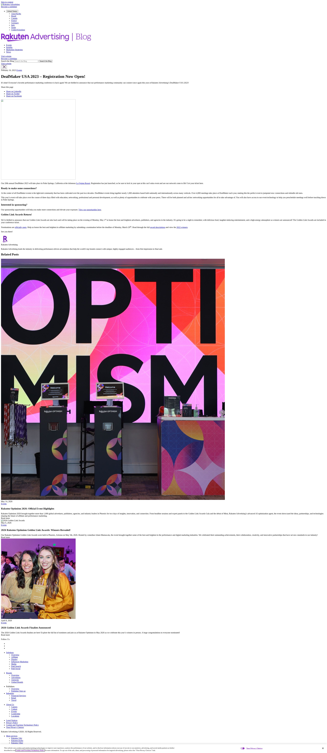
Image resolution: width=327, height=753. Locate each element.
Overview (15, 655)
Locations (15, 716)
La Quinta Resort (83, 183)
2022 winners (182, 227)
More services (11, 736)
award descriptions (157, 227)
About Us (10, 704)
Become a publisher (9, 7)
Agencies (15, 680)
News (8, 52)
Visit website (6, 56)
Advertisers (15, 677)
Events (9, 45)
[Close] (323, 748)
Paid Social (15, 669)
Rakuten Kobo (17, 740)
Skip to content (7, 2)
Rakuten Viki (16, 738)
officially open (20, 227)
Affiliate (14, 657)
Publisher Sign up (18, 691)
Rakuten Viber (17, 743)
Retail (13, 698)
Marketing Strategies (14, 50)
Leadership (15, 714)
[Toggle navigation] (4, 67)
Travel (13, 700)
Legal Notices (11, 720)
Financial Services (18, 696)
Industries (10, 693)
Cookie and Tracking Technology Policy (22, 725)
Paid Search (16, 666)
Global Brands (17, 682)
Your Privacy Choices (15, 727)
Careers (14, 707)
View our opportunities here (90, 210)
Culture (14, 709)
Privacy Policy (12, 723)
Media (13, 664)
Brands (9, 673)
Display (14, 659)
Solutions (10, 652)
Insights (9, 47)
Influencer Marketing (19, 662)
